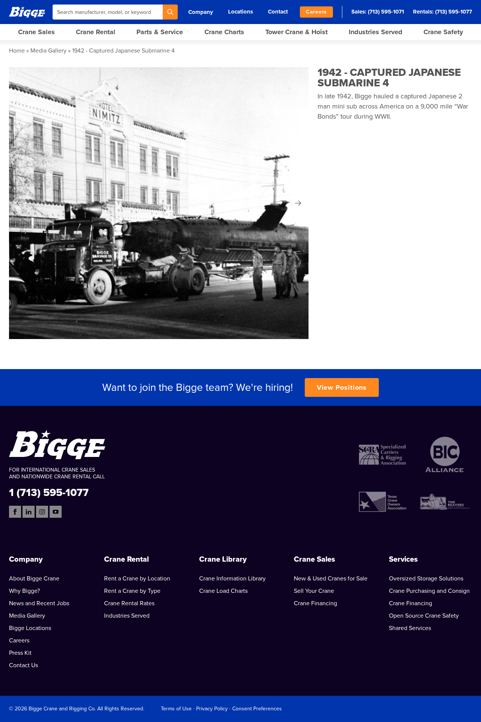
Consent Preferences (257, 708)
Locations (240, 11)
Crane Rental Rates (129, 603)
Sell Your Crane (314, 591)
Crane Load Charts (223, 591)
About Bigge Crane (34, 578)
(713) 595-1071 (386, 11)
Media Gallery (48, 50)
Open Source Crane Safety (424, 616)
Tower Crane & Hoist (296, 32)
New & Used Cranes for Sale (331, 578)
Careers (316, 12)
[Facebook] (15, 512)
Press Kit (20, 653)
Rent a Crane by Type (132, 591)
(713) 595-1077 (453, 11)
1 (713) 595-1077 (49, 492)
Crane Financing (315, 603)
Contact (278, 11)
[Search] (170, 12)
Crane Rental (95, 32)
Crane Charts (224, 32)
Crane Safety (443, 32)
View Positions (342, 387)
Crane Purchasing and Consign (429, 591)
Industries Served (375, 32)
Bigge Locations (30, 628)
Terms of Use (176, 708)
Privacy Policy (212, 708)
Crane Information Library (232, 578)
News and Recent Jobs (39, 603)
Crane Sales (36, 32)
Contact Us (23, 665)
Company (200, 12)
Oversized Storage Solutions (426, 578)
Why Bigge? (24, 591)
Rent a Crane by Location (137, 578)
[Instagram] (42, 512)
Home (17, 50)
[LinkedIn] (29, 512)
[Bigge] (27, 12)
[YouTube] (56, 512)
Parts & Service (159, 32)
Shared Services (410, 628)
